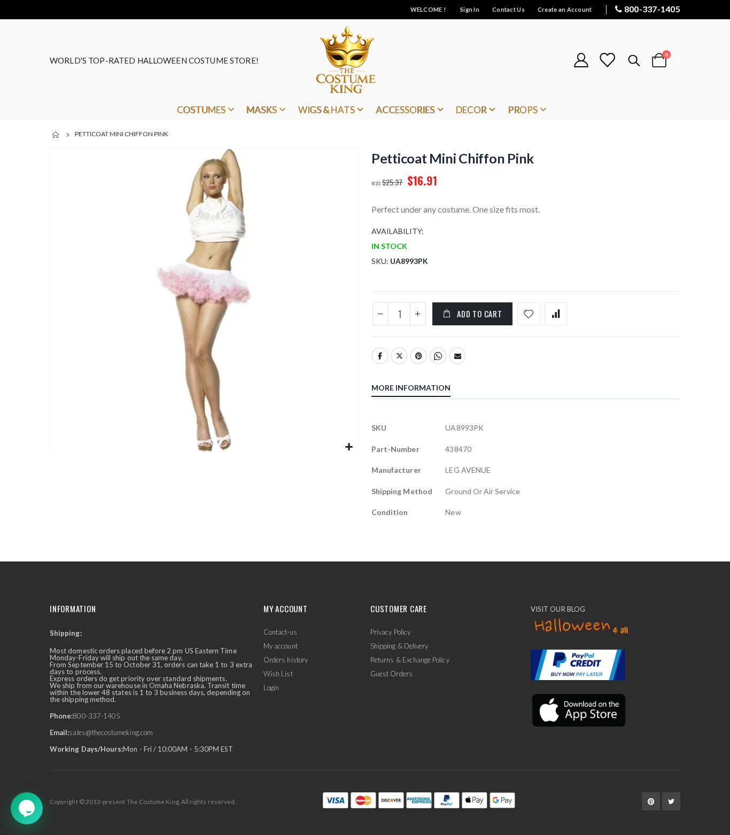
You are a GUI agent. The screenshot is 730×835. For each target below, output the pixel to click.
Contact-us (280, 632)
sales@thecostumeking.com (111, 732)
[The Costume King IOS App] (578, 709)
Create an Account (565, 9)
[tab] (419, 388)
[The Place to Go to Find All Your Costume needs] (365, 60)
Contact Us (508, 9)
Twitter (399, 355)
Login (271, 687)
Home (56, 135)
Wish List (278, 673)
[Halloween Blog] (582, 626)
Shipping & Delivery (399, 646)
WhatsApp (438, 355)
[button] (348, 447)
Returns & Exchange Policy (409, 659)
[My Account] (581, 60)
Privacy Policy (390, 632)
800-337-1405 (652, 9)
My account (280, 646)
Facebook (380, 355)
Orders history (285, 659)
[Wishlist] (607, 60)
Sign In (469, 9)
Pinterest (418, 355)
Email (457, 355)
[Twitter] (671, 801)
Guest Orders (391, 673)
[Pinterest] (651, 801)
